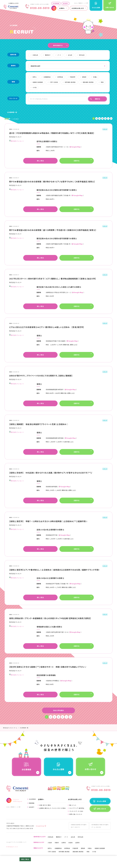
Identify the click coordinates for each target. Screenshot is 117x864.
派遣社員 (50, 837)
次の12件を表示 (58, 710)
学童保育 (75, 848)
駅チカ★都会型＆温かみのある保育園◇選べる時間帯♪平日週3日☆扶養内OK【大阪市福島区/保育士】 (52, 230)
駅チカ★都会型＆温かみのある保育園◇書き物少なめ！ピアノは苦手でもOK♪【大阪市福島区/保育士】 (52, 181)
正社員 (73, 837)
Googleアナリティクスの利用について (16, 842)
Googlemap (40, 826)
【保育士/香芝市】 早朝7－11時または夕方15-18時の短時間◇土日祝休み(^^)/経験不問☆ (48, 521)
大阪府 (50, 843)
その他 (94, 852)
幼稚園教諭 (58, 848)
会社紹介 (65, 3)
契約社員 (80, 837)
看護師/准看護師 (100, 848)
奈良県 (70, 843)
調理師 (83, 848)
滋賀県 (77, 843)
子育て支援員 (52, 852)
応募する (76, 161)
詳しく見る (40, 161)
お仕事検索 (56, 3)
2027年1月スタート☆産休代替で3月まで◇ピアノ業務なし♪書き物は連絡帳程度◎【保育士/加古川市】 (52, 278)
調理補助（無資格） (78, 852)
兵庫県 (64, 843)
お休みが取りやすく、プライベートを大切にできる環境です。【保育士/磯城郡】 (41, 375)
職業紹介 (59, 837)
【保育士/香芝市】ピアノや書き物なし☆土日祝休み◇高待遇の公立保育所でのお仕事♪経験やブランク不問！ (54, 569)
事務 (88, 852)
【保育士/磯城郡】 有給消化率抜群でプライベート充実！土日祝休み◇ (38, 424)
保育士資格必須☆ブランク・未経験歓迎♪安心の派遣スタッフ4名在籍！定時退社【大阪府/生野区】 (50, 618)
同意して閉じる (25, 859)
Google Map (76, 147)
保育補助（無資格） (64, 852)
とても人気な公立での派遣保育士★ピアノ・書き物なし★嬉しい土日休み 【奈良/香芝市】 (46, 327)
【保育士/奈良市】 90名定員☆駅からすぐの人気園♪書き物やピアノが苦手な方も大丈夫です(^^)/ (50, 472)
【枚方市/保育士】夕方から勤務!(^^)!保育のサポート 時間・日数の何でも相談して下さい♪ (48, 667)
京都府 (57, 843)
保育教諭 (67, 848)
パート (66, 837)
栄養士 (90, 848)
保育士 (50, 848)
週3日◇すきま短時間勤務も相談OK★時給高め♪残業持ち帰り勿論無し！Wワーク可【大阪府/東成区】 (51, 133)
